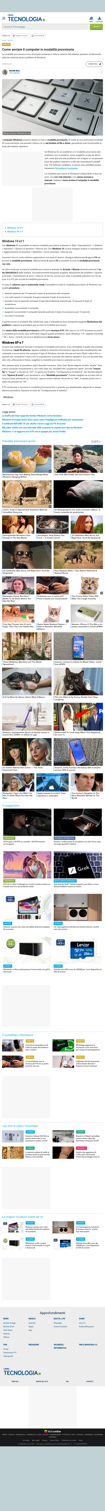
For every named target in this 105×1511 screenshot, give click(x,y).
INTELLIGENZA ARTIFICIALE (65, 881)
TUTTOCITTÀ (66, 1434)
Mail (91, 21)
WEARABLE (81, 1148)
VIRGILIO (11, 1434)
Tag (67, 1381)
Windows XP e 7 (15, 231)
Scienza (6, 1334)
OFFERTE (7, 923)
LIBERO (4, 1434)
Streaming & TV (9, 1352)
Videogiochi (8, 1356)
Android (32, 1323)
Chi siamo (26, 1440)
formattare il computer (66, 168)
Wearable (58, 1323)
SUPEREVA (52, 1437)
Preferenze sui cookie (69, 1440)
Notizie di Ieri (8, 1326)
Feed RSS (15, 1381)
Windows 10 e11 (15, 227)
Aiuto (80, 1440)
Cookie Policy (54, 1440)
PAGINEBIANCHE (55, 1434)
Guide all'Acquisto (86, 1326)
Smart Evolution (60, 1326)
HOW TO (10, 40)
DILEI (73, 1434)
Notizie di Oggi (9, 1323)
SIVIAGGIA (80, 1434)
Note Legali (36, 1440)
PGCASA (46, 1434)
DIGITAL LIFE (59, 1319)
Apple (31, 1326)
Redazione (34, 1345)
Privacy (44, 1440)
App (30, 1330)
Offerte (6, 1337)
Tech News (7, 1330)
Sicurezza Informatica (60, 1346)
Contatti (89, 1381)
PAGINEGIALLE (21, 1434)
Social (5, 1349)
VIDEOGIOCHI (9, 838)
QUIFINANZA (89, 1434)
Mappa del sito (42, 1381)
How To (82, 1323)
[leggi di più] (101, 72)
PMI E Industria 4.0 (88, 1345)
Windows (8, 397)
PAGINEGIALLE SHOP (34, 1434)
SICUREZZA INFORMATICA (64, 838)
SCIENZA (80, 1132)
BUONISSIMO (98, 1434)
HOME (4, 40)
